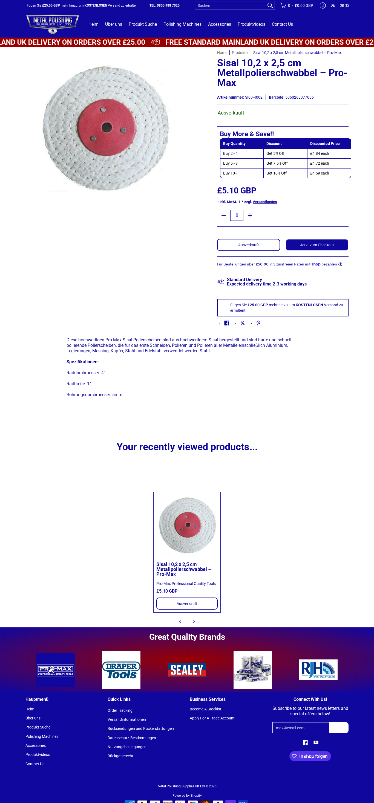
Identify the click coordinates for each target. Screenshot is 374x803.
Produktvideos (37, 754)
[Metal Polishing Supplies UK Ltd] (52, 24)
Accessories (35, 745)
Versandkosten (265, 202)
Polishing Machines (41, 736)
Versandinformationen (127, 719)
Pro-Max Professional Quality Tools (186, 583)
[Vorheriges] (180, 621)
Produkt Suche (37, 727)
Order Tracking (120, 710)
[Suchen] (270, 5)
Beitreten (339, 727)
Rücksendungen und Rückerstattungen (141, 728)
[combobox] (230, 5)
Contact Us (34, 764)
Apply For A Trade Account (212, 718)
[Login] (322, 5)
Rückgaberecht (120, 756)
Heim (29, 709)
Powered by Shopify (187, 796)
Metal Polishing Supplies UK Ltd (181, 786)
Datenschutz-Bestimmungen (132, 738)
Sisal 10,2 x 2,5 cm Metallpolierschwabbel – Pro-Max (183, 569)
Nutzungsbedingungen (127, 747)
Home (222, 52)
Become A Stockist (205, 709)
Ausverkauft (248, 245)
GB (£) (344, 5)
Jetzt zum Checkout (317, 245)
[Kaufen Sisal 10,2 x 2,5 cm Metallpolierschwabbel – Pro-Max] (187, 526)
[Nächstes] (194, 621)
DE (333, 5)
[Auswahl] (250, 215)
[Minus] (223, 215)
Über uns (33, 718)
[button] (227, 323)
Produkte (240, 52)
